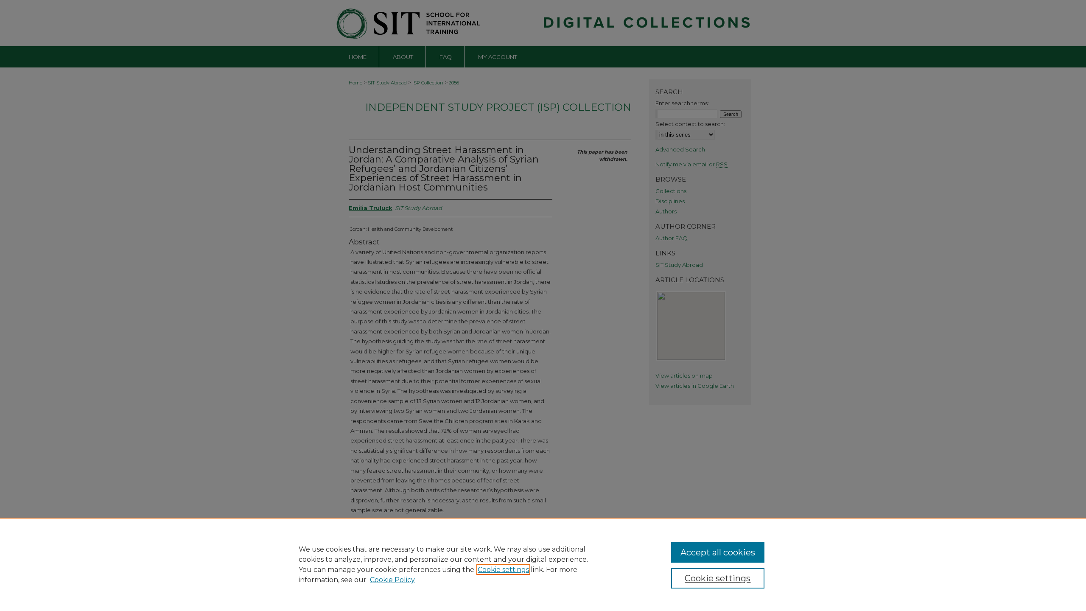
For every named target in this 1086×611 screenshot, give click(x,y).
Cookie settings (503, 570)
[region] (543, 564)
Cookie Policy (392, 580)
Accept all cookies (717, 552)
